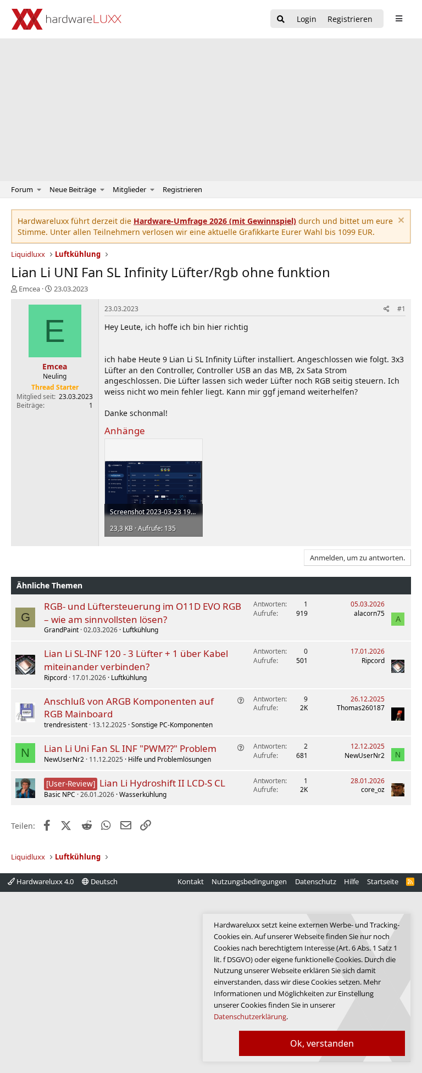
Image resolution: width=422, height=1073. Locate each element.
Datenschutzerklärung (250, 1016)
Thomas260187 (361, 707)
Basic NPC (59, 794)
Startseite (382, 881)
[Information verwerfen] (399, 221)
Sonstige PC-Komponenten (172, 724)
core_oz (373, 789)
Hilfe (351, 881)
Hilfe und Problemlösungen (169, 759)
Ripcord (55, 677)
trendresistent (65, 724)
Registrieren (182, 189)
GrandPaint (61, 629)
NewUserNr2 (64, 759)
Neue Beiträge (72, 189)
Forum (22, 189)
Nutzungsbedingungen (249, 881)
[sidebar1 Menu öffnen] (398, 18)
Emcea (29, 289)
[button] (39, 189)
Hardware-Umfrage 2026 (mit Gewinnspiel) (215, 221)
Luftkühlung (140, 629)
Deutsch (103, 881)
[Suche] (280, 19)
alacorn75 (369, 613)
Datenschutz (315, 881)
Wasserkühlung (142, 794)
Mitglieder (129, 189)
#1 (401, 308)
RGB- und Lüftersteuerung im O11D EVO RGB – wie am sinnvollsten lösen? (142, 613)
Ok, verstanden (322, 1043)
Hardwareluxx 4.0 (44, 881)
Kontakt (190, 881)
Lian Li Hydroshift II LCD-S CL (162, 783)
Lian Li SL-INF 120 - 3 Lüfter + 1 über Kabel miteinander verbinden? (136, 660)
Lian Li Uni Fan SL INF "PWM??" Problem (130, 748)
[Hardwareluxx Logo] (66, 19)
